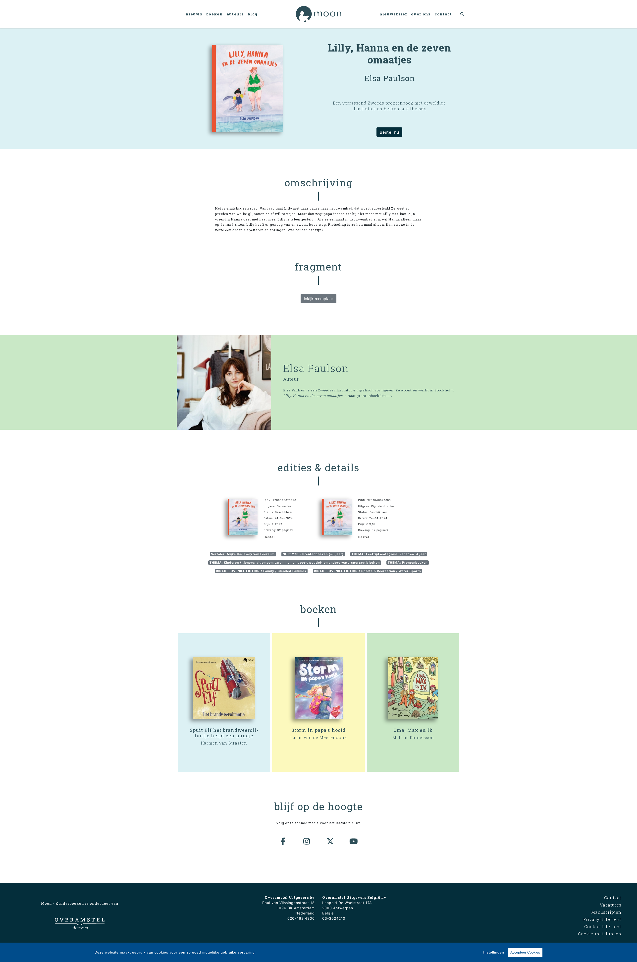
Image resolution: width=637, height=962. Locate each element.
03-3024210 (333, 918)
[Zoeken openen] (462, 14)
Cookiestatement (602, 926)
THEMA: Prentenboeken (407, 562)
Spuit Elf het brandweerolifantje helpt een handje (224, 733)
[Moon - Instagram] (307, 841)
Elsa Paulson (316, 368)
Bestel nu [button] (389, 132)
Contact (443, 13)
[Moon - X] (330, 841)
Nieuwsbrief (393, 13)
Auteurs (235, 13)
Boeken (214, 13)
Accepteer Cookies (525, 952)
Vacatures (610, 905)
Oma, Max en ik (413, 730)
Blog (253, 13)
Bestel (269, 537)
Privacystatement (602, 919)
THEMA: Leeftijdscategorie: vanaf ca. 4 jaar (389, 554)
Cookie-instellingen (599, 933)
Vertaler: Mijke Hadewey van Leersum (243, 554)
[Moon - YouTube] (354, 841)
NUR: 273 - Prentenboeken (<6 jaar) (313, 554)
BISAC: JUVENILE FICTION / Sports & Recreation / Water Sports (367, 571)
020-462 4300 (301, 918)
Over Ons (420, 13)
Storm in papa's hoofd (318, 730)
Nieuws (194, 13)
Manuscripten (606, 912)
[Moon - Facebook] (283, 841)
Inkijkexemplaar (318, 298)
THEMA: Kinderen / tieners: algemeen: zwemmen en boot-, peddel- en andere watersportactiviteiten (295, 562)
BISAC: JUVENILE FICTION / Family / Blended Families (261, 571)
